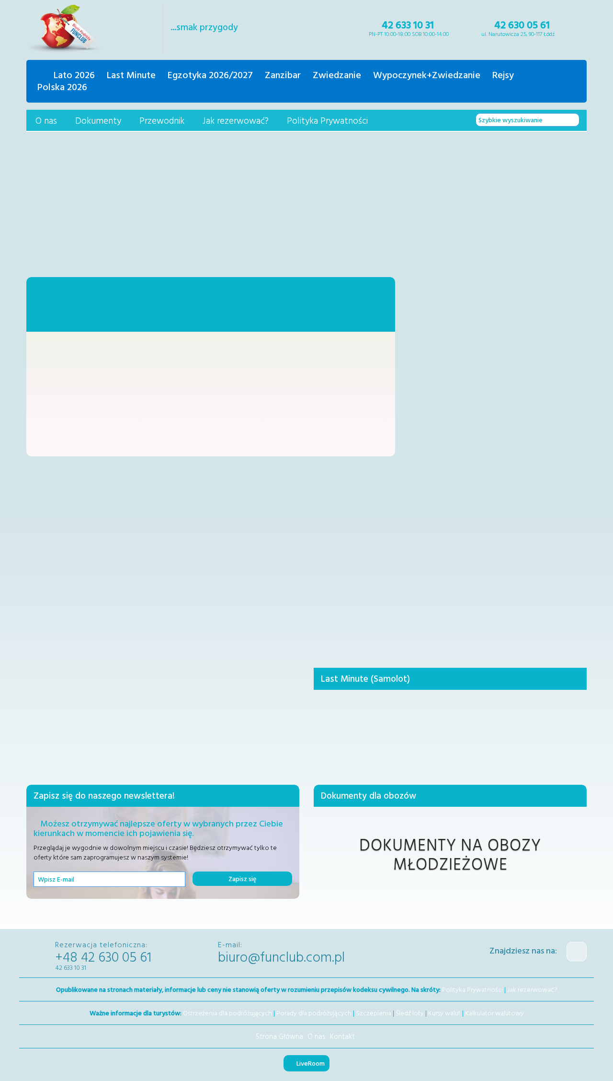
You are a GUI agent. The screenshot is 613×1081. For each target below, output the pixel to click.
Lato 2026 (74, 74)
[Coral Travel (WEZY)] (131, 503)
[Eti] (178, 503)
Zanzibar (282, 74)
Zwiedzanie (336, 74)
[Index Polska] (274, 503)
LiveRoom (310, 1063)
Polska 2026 (61, 86)
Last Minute (131, 74)
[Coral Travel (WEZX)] (83, 503)
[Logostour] (370, 503)
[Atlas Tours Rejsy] (35, 503)
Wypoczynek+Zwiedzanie (427, 74)
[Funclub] (226, 503)
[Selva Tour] (514, 503)
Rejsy (502, 74)
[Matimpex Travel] (418, 503)
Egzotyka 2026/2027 (210, 74)
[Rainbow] (466, 503)
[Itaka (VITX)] (322, 503)
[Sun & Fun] (562, 503)
